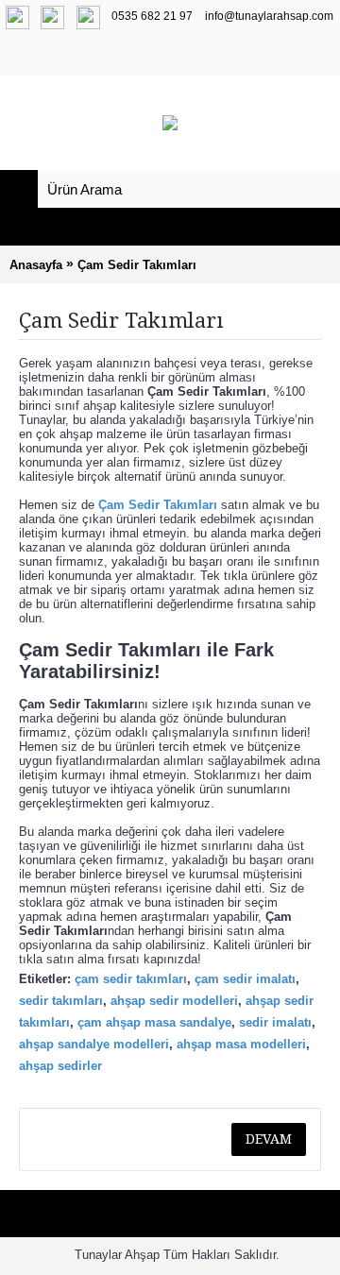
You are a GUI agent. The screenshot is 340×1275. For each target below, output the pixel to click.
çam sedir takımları (131, 979)
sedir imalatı (275, 1022)
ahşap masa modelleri (241, 1044)
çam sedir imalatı (245, 979)
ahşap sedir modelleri (174, 1001)
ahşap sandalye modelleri (94, 1044)
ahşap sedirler (60, 1066)
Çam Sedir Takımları (136, 265)
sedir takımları (61, 1001)
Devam (269, 1139)
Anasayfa (35, 265)
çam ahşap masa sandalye (154, 1022)
